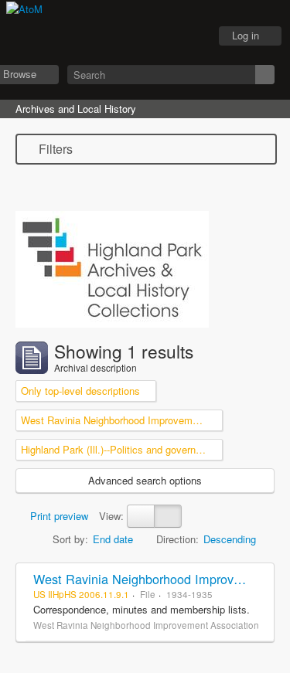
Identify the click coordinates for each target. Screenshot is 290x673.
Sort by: (70, 539)
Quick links (190, 36)
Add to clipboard (258, 578)
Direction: (177, 539)
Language (151, 36)
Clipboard (113, 36)
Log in (245, 35)
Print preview (57, 515)
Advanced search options (145, 480)
